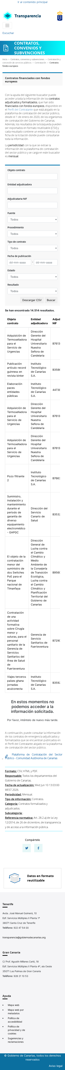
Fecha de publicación (19, 256)
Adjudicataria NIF (17, 198)
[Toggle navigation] (7, 25)
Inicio (4, 59)
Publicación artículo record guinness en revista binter (16, 369)
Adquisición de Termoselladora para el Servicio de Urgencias (17, 343)
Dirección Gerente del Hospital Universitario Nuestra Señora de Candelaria (39, 343)
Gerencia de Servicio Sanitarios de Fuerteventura (39, 640)
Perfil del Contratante (20, 109)
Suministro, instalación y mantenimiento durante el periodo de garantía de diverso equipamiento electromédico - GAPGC (16, 514)
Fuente (11, 213)
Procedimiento (16, 227)
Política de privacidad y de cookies (16, 1030)
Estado (11, 270)
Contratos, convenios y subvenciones (27, 59)
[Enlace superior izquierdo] (21, 16)
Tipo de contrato (17, 241)
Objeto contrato (16, 170)
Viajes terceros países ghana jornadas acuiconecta (16, 682)
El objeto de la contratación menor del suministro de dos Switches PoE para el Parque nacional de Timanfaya (16, 572)
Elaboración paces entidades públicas (14, 389)
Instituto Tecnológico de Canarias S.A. (38, 369)
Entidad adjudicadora (20, 184)
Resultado (13, 284)
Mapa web (13, 1005)
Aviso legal (55, 1066)
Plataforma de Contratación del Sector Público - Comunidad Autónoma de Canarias (33, 756)
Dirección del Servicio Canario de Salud (39, 514)
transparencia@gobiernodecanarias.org (24, 937)
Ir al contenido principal (33, 2)
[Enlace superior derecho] (59, 16)
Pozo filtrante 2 (15, 478)
